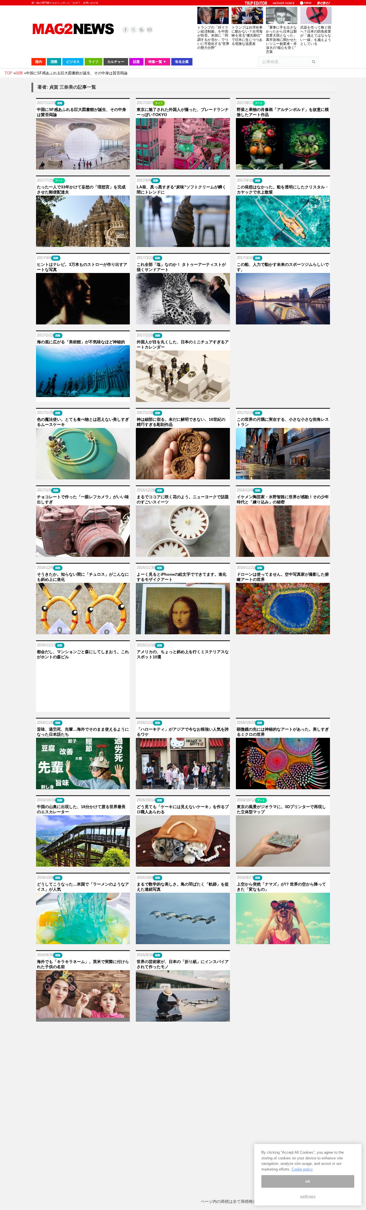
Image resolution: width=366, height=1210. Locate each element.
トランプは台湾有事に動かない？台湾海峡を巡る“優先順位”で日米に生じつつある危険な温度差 (247, 35)
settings (307, 1196)
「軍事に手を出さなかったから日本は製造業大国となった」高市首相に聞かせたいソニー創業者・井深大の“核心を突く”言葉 (281, 39)
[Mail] (149, 29)
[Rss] (141, 29)
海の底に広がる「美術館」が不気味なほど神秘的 (81, 342)
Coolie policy (302, 1169)
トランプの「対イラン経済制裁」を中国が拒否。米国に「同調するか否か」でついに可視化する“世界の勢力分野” (213, 37)
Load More (183, 1034)
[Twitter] (133, 29)
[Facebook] (125, 29)
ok (307, 1181)
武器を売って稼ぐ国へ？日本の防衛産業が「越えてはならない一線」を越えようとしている (315, 35)
